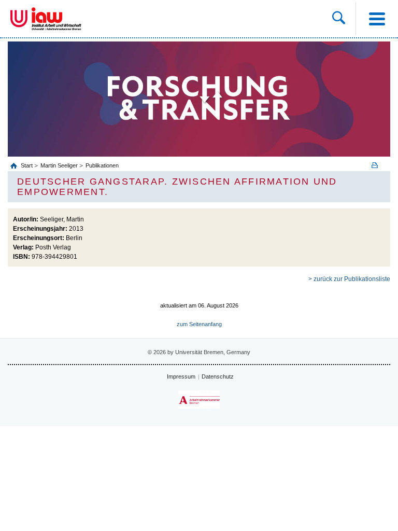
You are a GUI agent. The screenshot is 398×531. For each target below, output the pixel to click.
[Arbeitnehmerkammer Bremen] (199, 399)
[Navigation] (377, 18)
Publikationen (102, 165)
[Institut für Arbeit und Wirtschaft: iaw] (56, 18)
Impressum (181, 376)
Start (27, 165)
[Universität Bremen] (19, 18)
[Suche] (339, 18)
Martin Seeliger (59, 165)
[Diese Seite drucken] (378, 165)
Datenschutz (218, 376)
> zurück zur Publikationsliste (349, 279)
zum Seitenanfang (199, 324)
